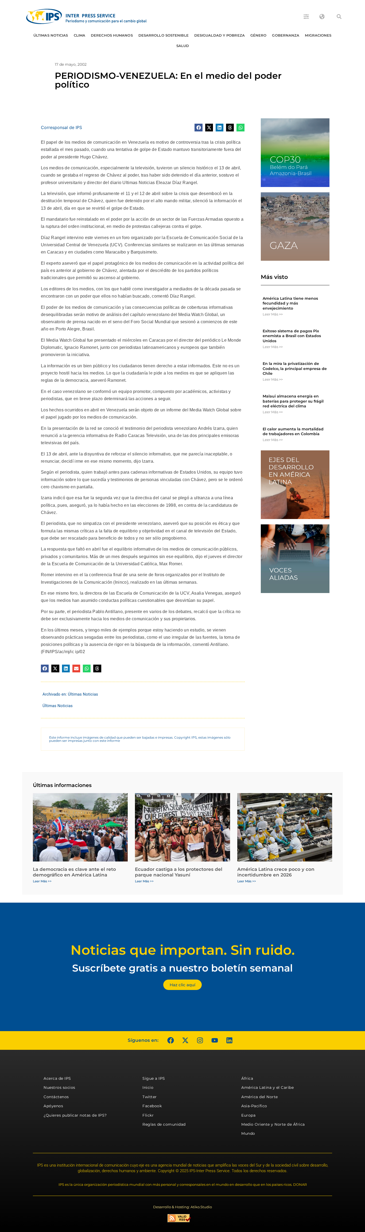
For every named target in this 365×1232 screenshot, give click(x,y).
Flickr (148, 1115)
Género (258, 35)
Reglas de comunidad (164, 1124)
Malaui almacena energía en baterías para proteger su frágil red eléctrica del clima (293, 401)
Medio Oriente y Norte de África (273, 1124)
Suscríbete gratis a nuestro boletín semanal (182, 968)
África (247, 1078)
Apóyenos (53, 1106)
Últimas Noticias (50, 35)
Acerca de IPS (57, 1078)
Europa (248, 1115)
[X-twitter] (185, 1040)
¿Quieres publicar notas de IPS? (75, 1115)
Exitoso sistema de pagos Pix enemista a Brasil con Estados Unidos (292, 336)
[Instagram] (200, 1040)
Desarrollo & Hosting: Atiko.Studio (182, 1207)
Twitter (149, 1096)
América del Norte (259, 1096)
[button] (339, 17)
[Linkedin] (229, 1040)
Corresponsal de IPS (61, 127)
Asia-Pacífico (254, 1106)
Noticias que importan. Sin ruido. (183, 950)
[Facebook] (170, 1040)
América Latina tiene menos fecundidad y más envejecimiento (290, 303)
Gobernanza (285, 35)
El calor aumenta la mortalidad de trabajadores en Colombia (293, 431)
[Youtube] (214, 1040)
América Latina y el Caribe (267, 1087)
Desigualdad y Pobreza (219, 35)
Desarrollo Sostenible (163, 35)
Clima (80, 35)
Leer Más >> (273, 314)
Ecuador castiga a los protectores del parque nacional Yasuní (178, 872)
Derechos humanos (112, 35)
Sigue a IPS (153, 1078)
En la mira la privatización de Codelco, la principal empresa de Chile (295, 368)
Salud (182, 46)
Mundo (248, 1133)
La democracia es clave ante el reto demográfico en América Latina (74, 872)
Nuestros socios (59, 1087)
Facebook (152, 1106)
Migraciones (318, 35)
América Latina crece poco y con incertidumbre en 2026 (275, 872)
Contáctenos (56, 1096)
